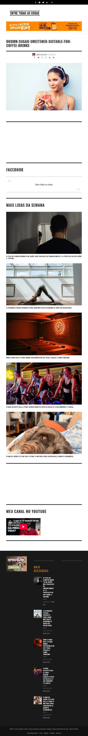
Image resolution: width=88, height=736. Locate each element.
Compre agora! (14, 567)
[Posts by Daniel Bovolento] (33, 54)
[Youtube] (47, 2)
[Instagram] (39, 2)
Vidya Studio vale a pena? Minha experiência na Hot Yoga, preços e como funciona (37, 357)
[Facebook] (35, 2)
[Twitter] (43, 2)
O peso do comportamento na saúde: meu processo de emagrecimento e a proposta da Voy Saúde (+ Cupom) (44, 257)
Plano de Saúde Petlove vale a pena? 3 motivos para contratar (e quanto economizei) (39, 456)
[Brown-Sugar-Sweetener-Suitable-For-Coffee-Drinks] (44, 86)
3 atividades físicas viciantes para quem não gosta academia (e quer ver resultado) (39, 308)
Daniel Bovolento (41, 54)
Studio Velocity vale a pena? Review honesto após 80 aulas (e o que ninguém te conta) (39, 407)
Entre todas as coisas (44, 184)
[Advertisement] (44, 142)
